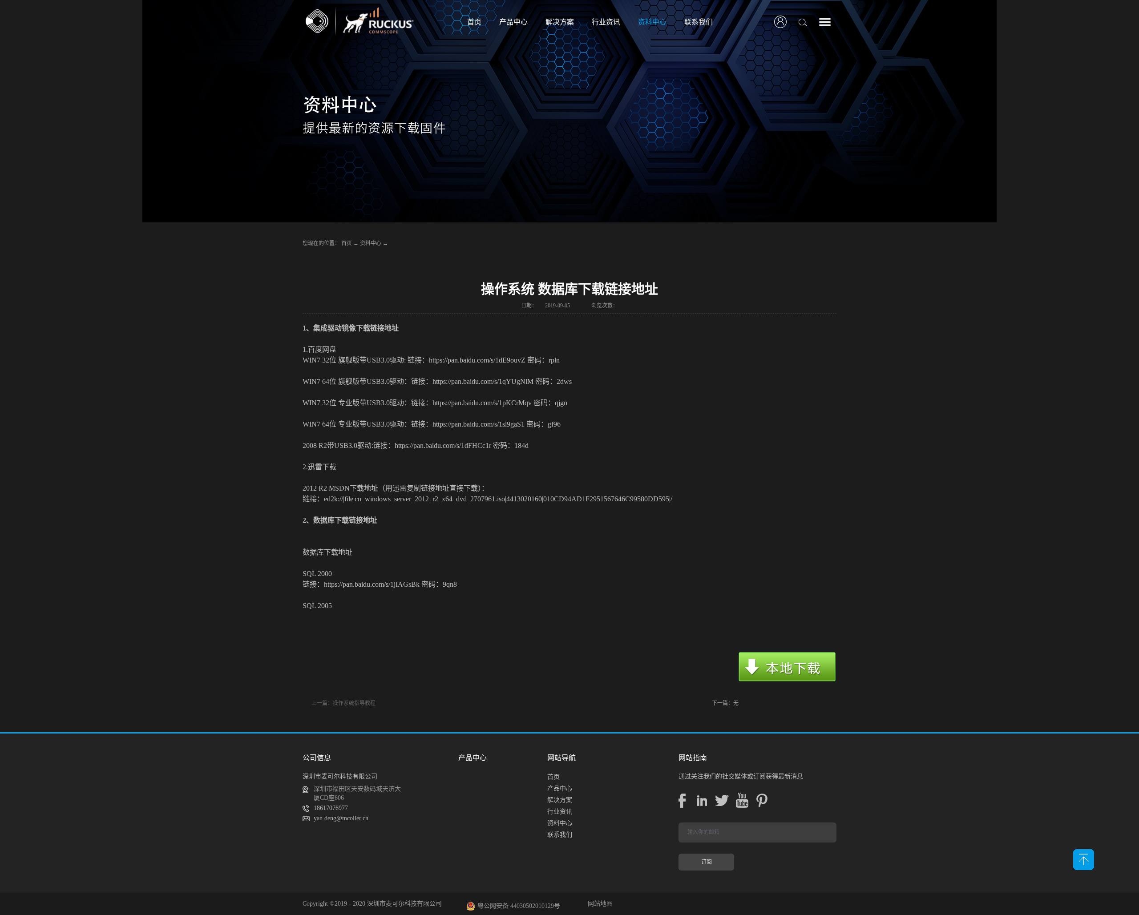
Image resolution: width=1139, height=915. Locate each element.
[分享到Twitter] (722, 800)
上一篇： (343, 703)
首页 (474, 22)
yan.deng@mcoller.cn (341, 818)
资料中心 (370, 243)
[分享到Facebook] (682, 800)
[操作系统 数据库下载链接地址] (787, 667)
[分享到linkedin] (702, 800)
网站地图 (598, 903)
